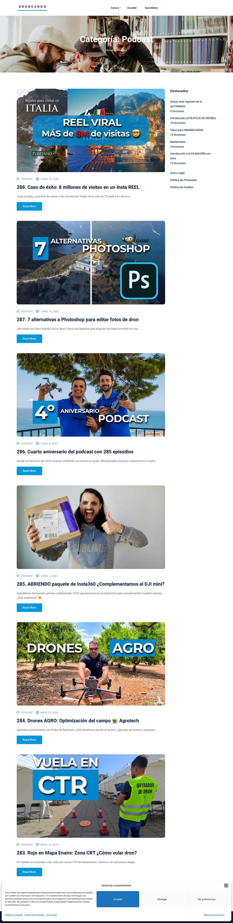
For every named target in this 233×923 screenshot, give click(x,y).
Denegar (162, 899)
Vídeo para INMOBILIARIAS (186, 130)
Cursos (115, 8)
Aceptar (118, 899)
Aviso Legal (51, 914)
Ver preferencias (207, 899)
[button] (226, 885)
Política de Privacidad (34, 914)
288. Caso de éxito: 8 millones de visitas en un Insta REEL (78, 187)
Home (109, 50)
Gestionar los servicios (214, 914)
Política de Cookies (14, 914)
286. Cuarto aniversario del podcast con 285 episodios (75, 451)
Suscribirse (151, 8)
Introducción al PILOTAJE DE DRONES (193, 118)
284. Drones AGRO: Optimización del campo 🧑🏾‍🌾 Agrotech (78, 720)
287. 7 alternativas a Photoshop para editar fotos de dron (78, 319)
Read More (29, 206)
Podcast (27, 179)
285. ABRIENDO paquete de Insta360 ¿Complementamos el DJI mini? (90, 584)
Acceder (132, 8)
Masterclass (177, 142)
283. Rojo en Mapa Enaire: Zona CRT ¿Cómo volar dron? (77, 852)
